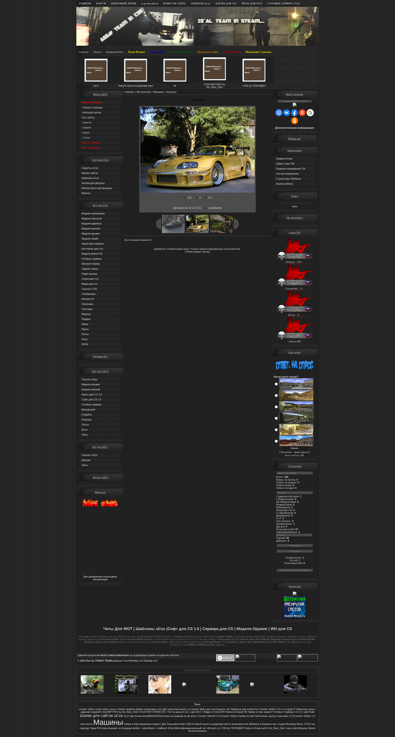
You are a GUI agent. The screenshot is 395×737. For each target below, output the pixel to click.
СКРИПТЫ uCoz (201, 3)
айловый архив (91, 112)
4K (245, 711)
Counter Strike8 (206, 716)
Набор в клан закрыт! (260, 711)
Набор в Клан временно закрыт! (142, 724)
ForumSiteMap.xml (132, 660)
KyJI (126, 716)
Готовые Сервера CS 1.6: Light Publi (293, 711)
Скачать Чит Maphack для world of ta (237, 709)
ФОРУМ (101, 3)
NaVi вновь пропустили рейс (271, 716)
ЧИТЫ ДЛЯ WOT (251, 3)
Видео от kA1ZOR (214, 711)
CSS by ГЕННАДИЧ (232, 728)
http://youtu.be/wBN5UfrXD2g (145, 716)
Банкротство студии (273, 724)
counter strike (86, 709)
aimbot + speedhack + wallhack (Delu (153, 728)
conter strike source (106, 709)
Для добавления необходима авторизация (100, 578)
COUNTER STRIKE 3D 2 (153, 711)
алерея (86, 127)
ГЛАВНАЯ (85, 3)
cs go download (149, 3)
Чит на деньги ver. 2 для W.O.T (185, 711)
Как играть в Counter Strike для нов (195, 709)
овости (86, 122)
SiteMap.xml (150, 660)
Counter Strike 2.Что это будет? (277, 709)
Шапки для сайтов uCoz (101, 715)
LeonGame (215, 208)
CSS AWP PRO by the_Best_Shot (119, 711)
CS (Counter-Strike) (227, 716)
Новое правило (126, 709)
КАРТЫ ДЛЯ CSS (226, 3)
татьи (86, 137)
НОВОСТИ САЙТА (174, 3)
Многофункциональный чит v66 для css (197, 728)
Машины (159, 91)
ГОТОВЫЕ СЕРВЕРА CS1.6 (283, 3)
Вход (206, 251)
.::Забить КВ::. (294, 341)
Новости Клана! (234, 711)
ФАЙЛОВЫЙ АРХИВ (123, 3)
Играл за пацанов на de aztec (180, 716)
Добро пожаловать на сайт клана (155, 709)
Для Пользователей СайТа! (177, 724)
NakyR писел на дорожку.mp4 (211, 724)
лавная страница (92, 107)
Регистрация (193, 251)
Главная (129, 91)
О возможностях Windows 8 (245, 724)
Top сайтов (88, 117)
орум (85, 132)
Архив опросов (301, 452)
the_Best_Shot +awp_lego (283, 728)
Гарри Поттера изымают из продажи (111, 728)
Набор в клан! (246, 716)
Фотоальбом (143, 91)
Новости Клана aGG (256, 728)
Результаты (286, 452)
